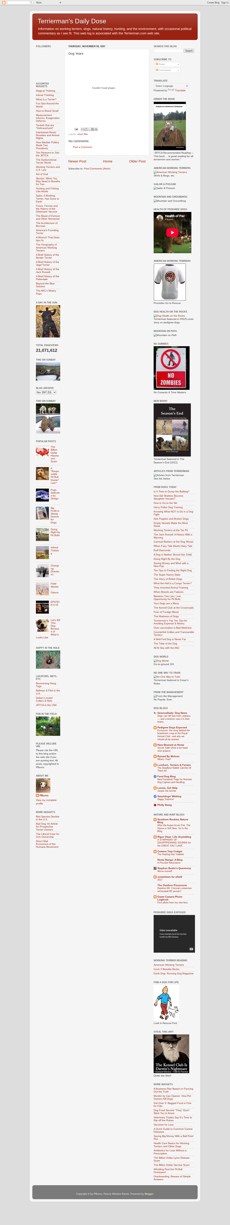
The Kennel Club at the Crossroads (174, 607)
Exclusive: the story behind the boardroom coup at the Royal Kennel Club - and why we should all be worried (173, 735)
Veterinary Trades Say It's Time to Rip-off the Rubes (173, 1119)
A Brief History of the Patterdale (47, 278)
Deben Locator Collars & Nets (44, 699)
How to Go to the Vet (165, 503)
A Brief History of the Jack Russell (47, 270)
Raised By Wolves (168, 756)
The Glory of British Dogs (168, 579)
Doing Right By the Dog (167, 559)
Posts (161, 64)
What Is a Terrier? (46, 99)
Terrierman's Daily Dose (72, 21)
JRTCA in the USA (46, 705)
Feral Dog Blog (166, 776)
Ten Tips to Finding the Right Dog (173, 570)
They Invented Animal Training (171, 587)
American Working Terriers (169, 965)
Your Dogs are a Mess (166, 603)
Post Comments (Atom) (97, 168)
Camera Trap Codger (169, 851)
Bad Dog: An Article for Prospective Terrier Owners (47, 826)
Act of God (42, 174)
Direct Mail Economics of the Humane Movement (47, 844)
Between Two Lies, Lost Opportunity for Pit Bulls (167, 597)
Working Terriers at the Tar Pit (171, 530)
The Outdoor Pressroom (172, 885)
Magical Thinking (45, 90)
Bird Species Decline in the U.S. (47, 818)
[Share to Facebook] (93, 129)
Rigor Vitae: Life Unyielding (174, 837)
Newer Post (77, 161)
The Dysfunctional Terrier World (46, 161)
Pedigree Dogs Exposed (172, 727)
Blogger (149, 1194)
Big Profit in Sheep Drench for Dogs (55, 515)
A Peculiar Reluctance (168, 862)
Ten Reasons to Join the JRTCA (47, 154)
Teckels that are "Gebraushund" (45, 126)
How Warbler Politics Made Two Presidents (47, 145)
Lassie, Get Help (167, 788)
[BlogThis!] (86, 129)
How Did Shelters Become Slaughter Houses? (168, 497)
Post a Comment (82, 147)
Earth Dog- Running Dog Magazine (174, 973)
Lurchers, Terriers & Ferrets (174, 765)
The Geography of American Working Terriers (46, 247)
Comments (164, 70)
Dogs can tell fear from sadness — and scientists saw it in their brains (174, 719)
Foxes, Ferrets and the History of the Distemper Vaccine (47, 209)
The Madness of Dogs (166, 616)
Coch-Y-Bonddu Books (166, 969)
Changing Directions (55, 570)
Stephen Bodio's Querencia (174, 868)
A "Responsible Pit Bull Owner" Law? (55, 475)
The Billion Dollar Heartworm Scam (55, 454)
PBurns (44, 795)
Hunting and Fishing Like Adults (47, 190)
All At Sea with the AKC (167, 648)
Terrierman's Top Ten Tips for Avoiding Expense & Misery (170, 622)
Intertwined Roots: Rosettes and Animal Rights (47, 135)
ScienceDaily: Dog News (172, 713)
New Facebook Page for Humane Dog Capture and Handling (174, 781)
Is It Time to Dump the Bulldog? (171, 491)
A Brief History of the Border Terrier (47, 256)
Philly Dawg (164, 805)
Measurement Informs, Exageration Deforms (48, 118)
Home (107, 161)
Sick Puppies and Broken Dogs (171, 518)
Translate (180, 90)
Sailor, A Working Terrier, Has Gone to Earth (47, 198)
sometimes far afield (169, 877)
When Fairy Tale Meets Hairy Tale (173, 546)
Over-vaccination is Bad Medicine (173, 627)
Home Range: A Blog (170, 860)
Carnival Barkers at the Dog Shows (173, 541)
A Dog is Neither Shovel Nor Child (173, 554)
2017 (159, 879)
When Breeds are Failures (168, 592)
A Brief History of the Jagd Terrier (47, 263)
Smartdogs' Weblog (169, 796)
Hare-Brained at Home (170, 745)
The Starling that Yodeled (170, 854)
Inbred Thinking (45, 95)
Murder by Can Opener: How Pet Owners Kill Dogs (172, 1097)
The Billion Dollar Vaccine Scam (172, 1165)
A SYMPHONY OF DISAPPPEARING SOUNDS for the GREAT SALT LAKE (174, 842)
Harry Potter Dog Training (168, 507)
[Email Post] (76, 129)
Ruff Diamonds (162, 550)
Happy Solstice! (165, 799)
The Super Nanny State (167, 574)
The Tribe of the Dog (165, 643)
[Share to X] (89, 129)
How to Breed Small (47, 111)
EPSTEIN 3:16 (55, 603)
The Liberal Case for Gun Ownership (47, 835)
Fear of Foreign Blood (166, 612)
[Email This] (82, 129)
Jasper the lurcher (166, 790)
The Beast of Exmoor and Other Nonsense (48, 217)
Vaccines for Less (164, 1124)
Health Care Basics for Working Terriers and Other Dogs (171, 1145)
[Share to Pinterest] (96, 129)
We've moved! (164, 871)
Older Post (137, 161)
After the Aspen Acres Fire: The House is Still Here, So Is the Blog (173, 828)
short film (82, 134)
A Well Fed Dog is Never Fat (170, 639)
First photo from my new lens (172, 902)
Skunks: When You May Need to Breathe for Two (48, 181)
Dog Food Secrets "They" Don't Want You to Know (171, 1112)
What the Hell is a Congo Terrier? (173, 583)
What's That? (164, 759)
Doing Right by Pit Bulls (55, 532)
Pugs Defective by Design (55, 494)
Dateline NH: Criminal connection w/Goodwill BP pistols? (174, 890)
